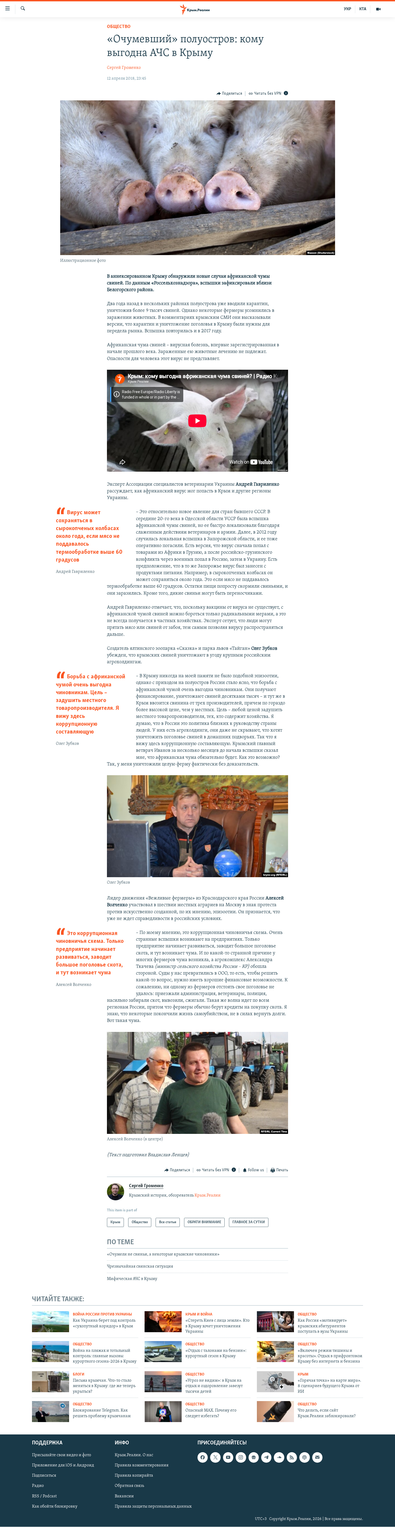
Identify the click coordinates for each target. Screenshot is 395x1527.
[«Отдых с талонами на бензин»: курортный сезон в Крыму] (163, 1351)
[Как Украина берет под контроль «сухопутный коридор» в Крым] (50, 1321)
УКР (347, 9)
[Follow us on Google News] (254, 1457)
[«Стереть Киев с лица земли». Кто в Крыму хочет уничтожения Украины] (163, 1321)
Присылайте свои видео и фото (61, 1455)
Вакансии (124, 1496)
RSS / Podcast (44, 1496)
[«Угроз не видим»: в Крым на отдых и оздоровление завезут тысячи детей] (163, 1381)
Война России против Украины (102, 1315)
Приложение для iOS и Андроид (63, 1465)
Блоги (78, 1375)
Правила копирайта (134, 1475)
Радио (38, 1486)
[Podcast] (304, 1457)
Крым (303, 1375)
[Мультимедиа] (378, 9)
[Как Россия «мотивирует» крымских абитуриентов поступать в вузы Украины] (275, 1321)
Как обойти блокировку (54, 1506)
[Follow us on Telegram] (266, 1457)
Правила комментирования (141, 1465)
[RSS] (292, 1457)
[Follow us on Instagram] (241, 1457)
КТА (362, 9)
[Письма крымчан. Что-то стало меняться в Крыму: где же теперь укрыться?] (50, 1381)
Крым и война (198, 1315)
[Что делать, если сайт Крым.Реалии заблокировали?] (275, 1411)
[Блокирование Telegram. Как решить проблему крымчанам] (50, 1411)
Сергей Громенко (124, 68)
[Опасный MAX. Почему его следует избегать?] (163, 1411)
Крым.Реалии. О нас (134, 1455)
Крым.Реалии (208, 1195)
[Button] (229, 93)
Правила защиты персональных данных (153, 1506)
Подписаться (44, 1475)
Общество (119, 26)
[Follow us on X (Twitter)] (215, 1457)
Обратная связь (129, 1486)
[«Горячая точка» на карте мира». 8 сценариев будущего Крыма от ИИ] (275, 1381)
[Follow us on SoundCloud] (279, 1457)
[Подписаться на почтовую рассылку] (317, 1457)
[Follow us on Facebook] (203, 1457)
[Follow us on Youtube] (228, 1457)
